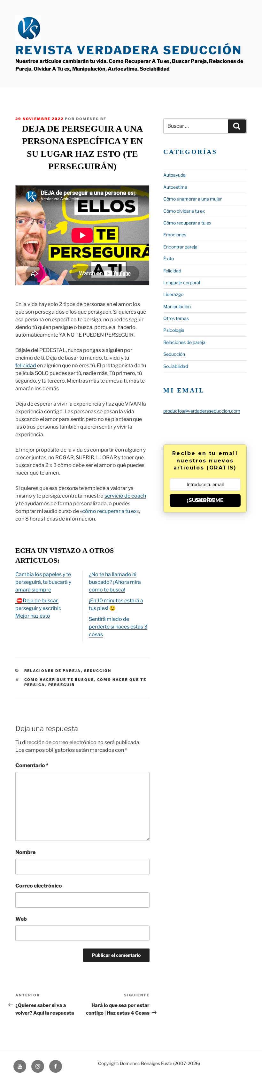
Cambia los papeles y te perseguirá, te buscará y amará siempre (43, 582)
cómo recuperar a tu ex (109, 511)
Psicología (173, 330)
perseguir (61, 684)
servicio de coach (125, 496)
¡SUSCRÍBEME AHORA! (205, 500)
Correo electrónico (38, 886)
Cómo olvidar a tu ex (184, 211)
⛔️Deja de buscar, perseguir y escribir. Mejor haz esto (38, 608)
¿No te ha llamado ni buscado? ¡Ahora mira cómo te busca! (115, 582)
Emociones (174, 234)
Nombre (25, 852)
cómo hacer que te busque (59, 679)
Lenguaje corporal (181, 282)
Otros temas (176, 318)
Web (21, 919)
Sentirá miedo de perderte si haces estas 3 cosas (118, 626)
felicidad (25, 365)
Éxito (168, 258)
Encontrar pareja (180, 246)
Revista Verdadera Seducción (128, 50)
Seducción (98, 670)
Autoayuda (174, 175)
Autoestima (175, 187)
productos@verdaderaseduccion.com (201, 411)
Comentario (32, 765)
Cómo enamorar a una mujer (192, 199)
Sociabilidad (175, 366)
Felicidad (172, 270)
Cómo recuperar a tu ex (187, 222)
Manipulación (177, 306)
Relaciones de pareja (52, 670)
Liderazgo (173, 294)
